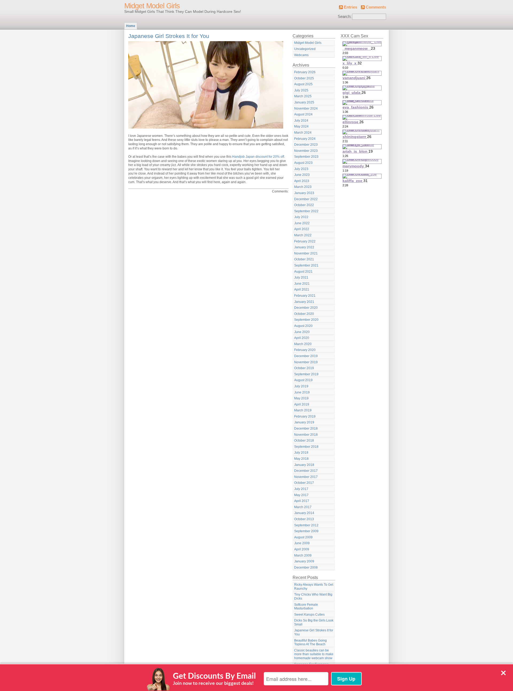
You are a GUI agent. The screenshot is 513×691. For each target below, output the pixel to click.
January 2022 (304, 247)
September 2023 (306, 157)
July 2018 (301, 452)
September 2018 (306, 447)
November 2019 (306, 362)
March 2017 (303, 507)
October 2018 (304, 440)
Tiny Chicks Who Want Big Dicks (313, 596)
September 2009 (306, 531)
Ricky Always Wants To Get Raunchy (313, 586)
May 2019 (301, 398)
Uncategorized (305, 49)
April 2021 (301, 289)
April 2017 (301, 501)
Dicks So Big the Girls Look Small (313, 622)
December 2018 (306, 428)
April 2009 (301, 549)
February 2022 (305, 241)
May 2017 (301, 495)
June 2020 (302, 332)
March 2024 (303, 132)
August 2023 (303, 163)
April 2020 (301, 338)
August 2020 (303, 326)
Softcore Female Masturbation (306, 607)
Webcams (301, 55)
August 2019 (303, 380)
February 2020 (305, 350)
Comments (376, 7)
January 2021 (304, 302)
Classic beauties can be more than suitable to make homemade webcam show (313, 654)
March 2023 (303, 187)
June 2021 (302, 283)
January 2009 (304, 561)
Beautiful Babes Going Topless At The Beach (310, 642)
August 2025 (303, 84)
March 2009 (303, 555)
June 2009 (302, 543)
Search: (344, 16)
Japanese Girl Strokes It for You (168, 36)
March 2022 (303, 235)
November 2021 (306, 253)
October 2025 (304, 78)
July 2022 (301, 217)
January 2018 (304, 465)
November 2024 (306, 108)
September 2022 (306, 211)
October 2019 (304, 368)
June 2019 (302, 392)
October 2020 (304, 314)
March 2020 (303, 344)
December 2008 (306, 567)
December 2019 (306, 356)
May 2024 (301, 126)
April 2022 (301, 229)
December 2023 (306, 144)
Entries (350, 7)
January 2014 (304, 513)
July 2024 (301, 120)
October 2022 (304, 205)
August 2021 (303, 271)
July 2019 (301, 386)
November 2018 (306, 435)
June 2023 (302, 175)
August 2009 (303, 537)
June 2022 (302, 223)
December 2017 (306, 471)
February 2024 (305, 139)
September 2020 (306, 320)
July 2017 (301, 489)
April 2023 (301, 181)
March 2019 (303, 410)
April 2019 (301, 404)
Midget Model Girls (152, 6)
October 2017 (304, 483)
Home (130, 26)
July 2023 (301, 169)
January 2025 (304, 102)
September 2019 (306, 374)
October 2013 (304, 519)
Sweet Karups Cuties (309, 614)
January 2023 (304, 193)
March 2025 (303, 96)
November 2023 (306, 151)
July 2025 (301, 90)
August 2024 (303, 114)
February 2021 (305, 296)
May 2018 (301, 459)
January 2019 (304, 422)
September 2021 (306, 265)
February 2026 (305, 72)
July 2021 (301, 277)
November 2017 (306, 477)
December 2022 (306, 199)
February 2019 (305, 416)
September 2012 (306, 525)
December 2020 (306, 308)
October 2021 (304, 259)
